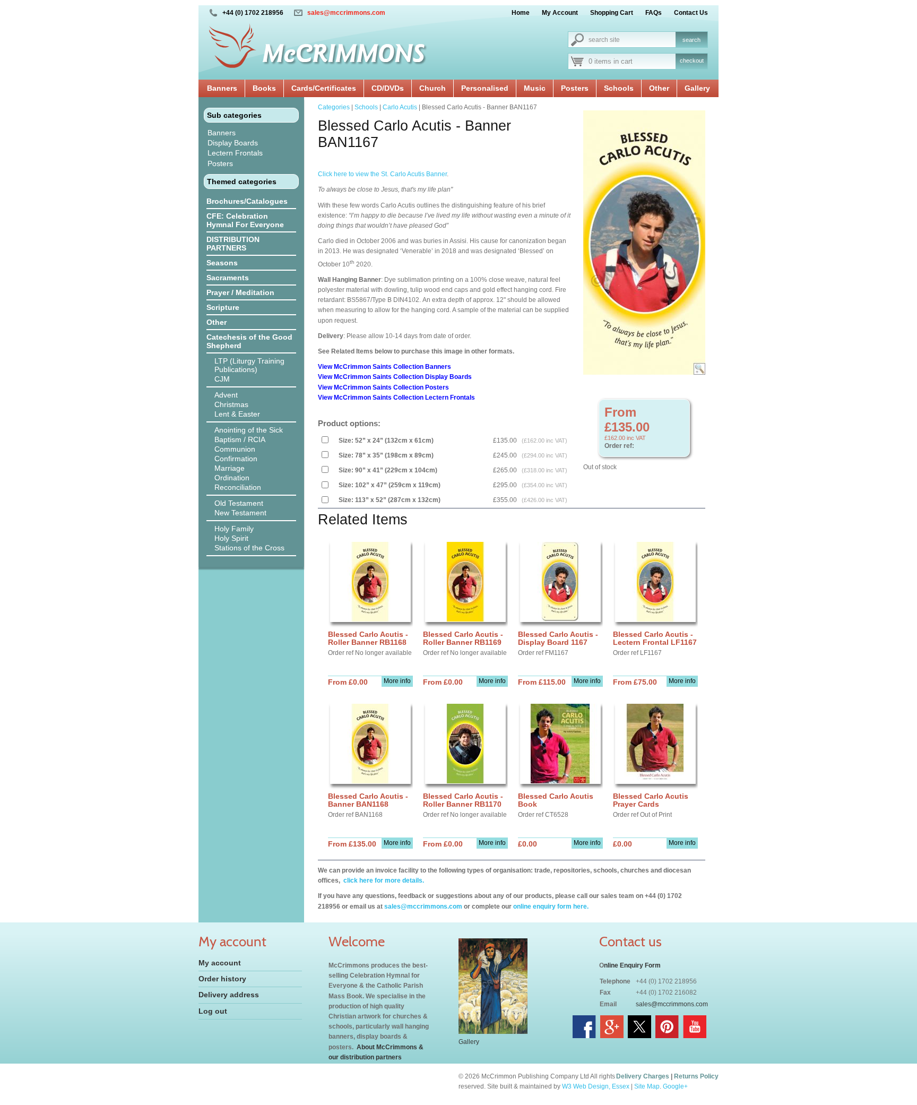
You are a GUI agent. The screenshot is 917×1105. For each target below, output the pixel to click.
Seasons (222, 262)
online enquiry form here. (551, 906)
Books (264, 88)
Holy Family (234, 528)
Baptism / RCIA (239, 439)
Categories (334, 107)
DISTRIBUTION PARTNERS (232, 243)
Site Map (647, 1086)
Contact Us (691, 12)
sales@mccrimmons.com (346, 12)
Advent (226, 395)
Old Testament (238, 503)
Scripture (222, 307)
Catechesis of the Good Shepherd (249, 341)
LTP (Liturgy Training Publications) (249, 365)
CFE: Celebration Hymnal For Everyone (245, 220)
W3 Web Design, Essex (595, 1086)
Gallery (697, 88)
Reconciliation (237, 487)
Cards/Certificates (323, 88)
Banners (222, 88)
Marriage (229, 468)
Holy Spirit (231, 538)
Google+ (675, 1086)
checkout (692, 60)
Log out (212, 1011)
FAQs (653, 12)
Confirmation (235, 458)
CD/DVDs (387, 88)
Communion (234, 449)
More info (397, 681)
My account (219, 963)
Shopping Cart (611, 12)
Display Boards (232, 143)
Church (432, 88)
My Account (560, 12)
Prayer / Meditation (240, 292)
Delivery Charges (642, 1076)
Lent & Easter (237, 414)
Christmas (231, 404)
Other (659, 88)
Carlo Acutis (400, 107)
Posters (575, 88)
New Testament (240, 512)
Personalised (484, 88)
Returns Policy (696, 1076)
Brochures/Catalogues (247, 201)
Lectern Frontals (235, 153)
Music (535, 88)
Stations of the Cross (249, 547)
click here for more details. (383, 880)
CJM (222, 379)
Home (521, 12)
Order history (222, 978)
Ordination (231, 477)
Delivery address (228, 994)
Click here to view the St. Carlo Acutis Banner (382, 174)
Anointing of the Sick (248, 430)
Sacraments (227, 277)
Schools (619, 88)
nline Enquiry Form (632, 965)
